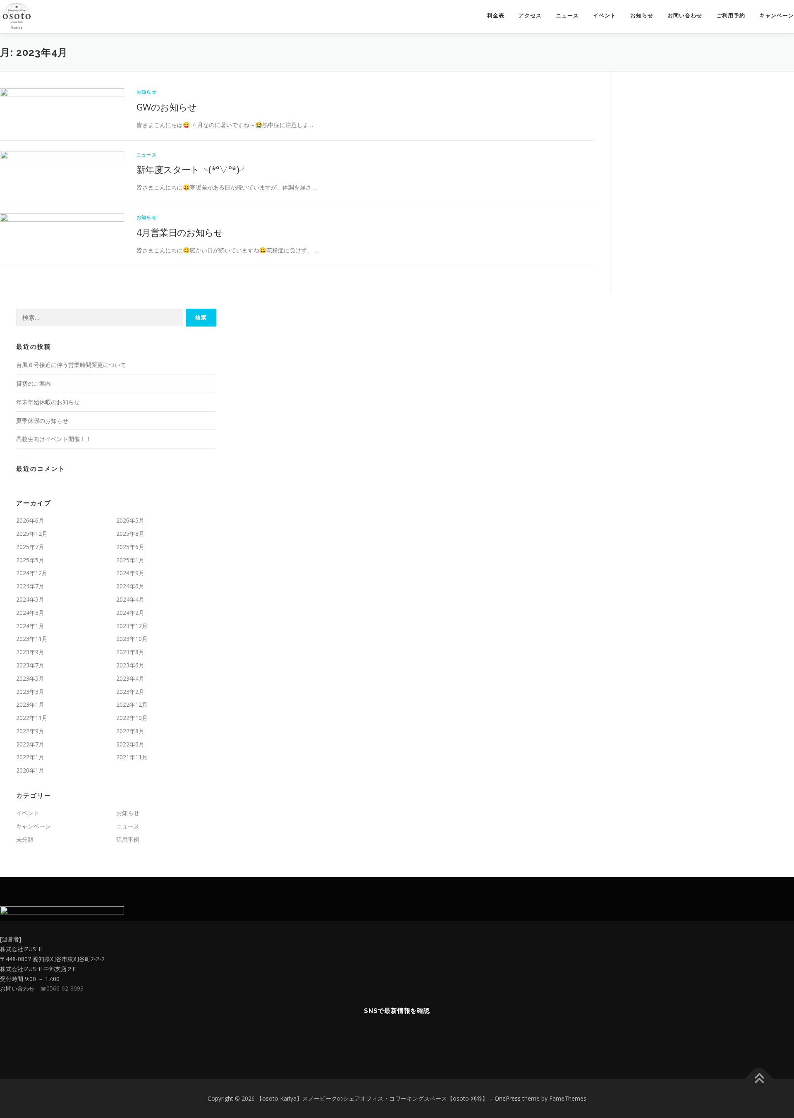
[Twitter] (377, 1035)
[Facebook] (397, 1035)
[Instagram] (417, 1035)
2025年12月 (32, 533)
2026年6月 (30, 520)
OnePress (508, 1098)
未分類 (24, 839)
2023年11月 (32, 639)
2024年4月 (130, 599)
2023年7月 (30, 665)
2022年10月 (132, 718)
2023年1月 (30, 704)
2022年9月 (30, 731)
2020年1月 (30, 770)
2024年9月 (130, 573)
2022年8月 (130, 731)
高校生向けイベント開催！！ (53, 439)
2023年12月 (132, 626)
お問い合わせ (684, 15)
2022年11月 (32, 718)
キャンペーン (776, 15)
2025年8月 (130, 533)
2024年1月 (30, 626)
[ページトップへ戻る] (759, 1079)
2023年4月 (130, 678)
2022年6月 (130, 744)
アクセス (530, 15)
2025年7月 (30, 547)
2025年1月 (130, 560)
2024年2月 (130, 613)
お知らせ (641, 15)
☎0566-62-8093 (62, 988)
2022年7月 (30, 744)
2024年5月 (30, 599)
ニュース (567, 15)
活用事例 (127, 839)
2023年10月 (132, 639)
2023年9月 (30, 652)
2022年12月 (132, 704)
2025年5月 (30, 560)
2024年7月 (30, 586)
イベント (604, 15)
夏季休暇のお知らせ (42, 421)
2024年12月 (32, 573)
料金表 (496, 15)
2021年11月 (132, 757)
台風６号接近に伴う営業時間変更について (71, 365)
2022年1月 (30, 757)
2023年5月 (30, 678)
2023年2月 (130, 692)
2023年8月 (130, 652)
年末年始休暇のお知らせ (48, 402)
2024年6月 (130, 586)
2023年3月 (30, 692)
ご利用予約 (730, 15)
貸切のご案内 (33, 383)
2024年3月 (30, 613)
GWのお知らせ (166, 107)
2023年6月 (130, 665)
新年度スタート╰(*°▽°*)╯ (192, 169)
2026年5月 (130, 520)
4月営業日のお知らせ (179, 232)
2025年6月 (130, 547)
